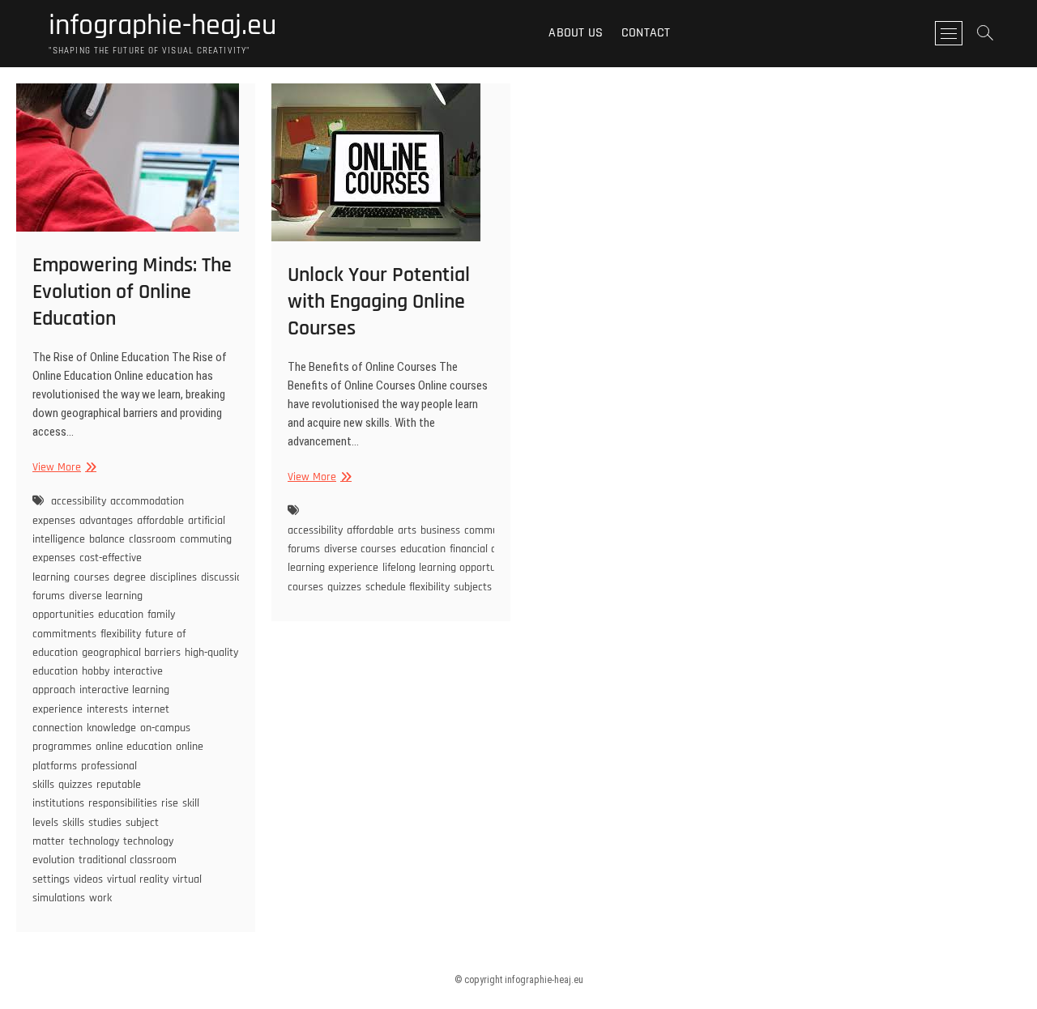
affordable (160, 520)
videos (88, 879)
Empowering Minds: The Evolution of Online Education (132, 292)
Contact (645, 32)
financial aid (477, 549)
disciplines (173, 577)
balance (107, 539)
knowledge (111, 728)
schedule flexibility (407, 587)
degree (129, 577)
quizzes (75, 784)
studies (105, 822)
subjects (473, 587)
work (100, 898)
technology (94, 841)
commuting (490, 530)
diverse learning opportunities (87, 605)
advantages (106, 520)
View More (62, 467)
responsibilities (122, 803)
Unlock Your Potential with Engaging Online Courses (379, 302)
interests (107, 709)
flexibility (120, 634)
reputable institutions (86, 794)
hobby (95, 671)
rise (169, 803)
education (120, 614)
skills (73, 822)
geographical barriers (131, 652)
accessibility (78, 501)
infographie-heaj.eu (162, 26)
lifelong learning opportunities (451, 567)
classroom (152, 539)
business (440, 530)
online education (134, 746)
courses (91, 577)
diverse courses (360, 549)
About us (575, 32)
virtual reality (138, 879)
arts (407, 530)
